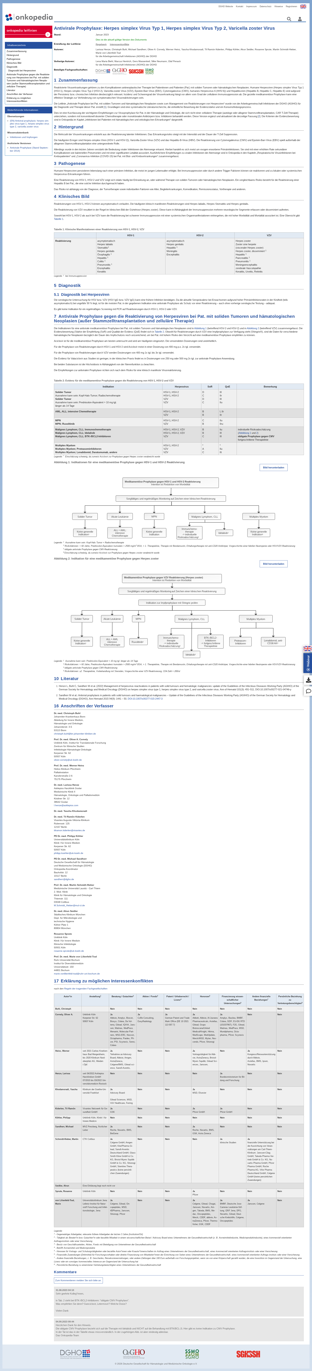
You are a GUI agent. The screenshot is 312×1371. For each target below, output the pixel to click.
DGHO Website (226, 6)
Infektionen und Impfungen (24, 137)
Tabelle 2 (159, 331)
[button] (307, 648)
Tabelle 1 (58, 219)
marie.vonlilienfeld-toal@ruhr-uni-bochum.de (77, 973)
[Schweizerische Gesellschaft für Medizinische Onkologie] (214, 1354)
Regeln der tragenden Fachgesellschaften (85, 988)
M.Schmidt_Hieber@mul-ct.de (69, 905)
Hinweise (278, 6)
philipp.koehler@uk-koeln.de (68, 853)
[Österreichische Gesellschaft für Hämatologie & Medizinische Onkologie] (152, 1354)
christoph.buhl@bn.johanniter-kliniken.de (75, 733)
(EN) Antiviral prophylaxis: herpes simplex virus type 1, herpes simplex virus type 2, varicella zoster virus (29, 123)
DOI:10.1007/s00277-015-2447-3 (145, 698)
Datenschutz (266, 6)
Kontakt (239, 6)
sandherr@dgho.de (64, 879)
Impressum (251, 6)
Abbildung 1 (200, 328)
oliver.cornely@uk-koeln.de (68, 760)
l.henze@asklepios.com (66, 805)
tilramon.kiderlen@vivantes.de (69, 830)
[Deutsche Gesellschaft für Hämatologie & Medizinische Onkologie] (89, 1354)
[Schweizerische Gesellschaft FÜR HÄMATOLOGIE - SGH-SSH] (277, 1354)
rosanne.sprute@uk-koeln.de (69, 951)
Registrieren (291, 6)
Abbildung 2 (253, 328)
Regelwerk (101, 44)
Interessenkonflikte (119, 44)
